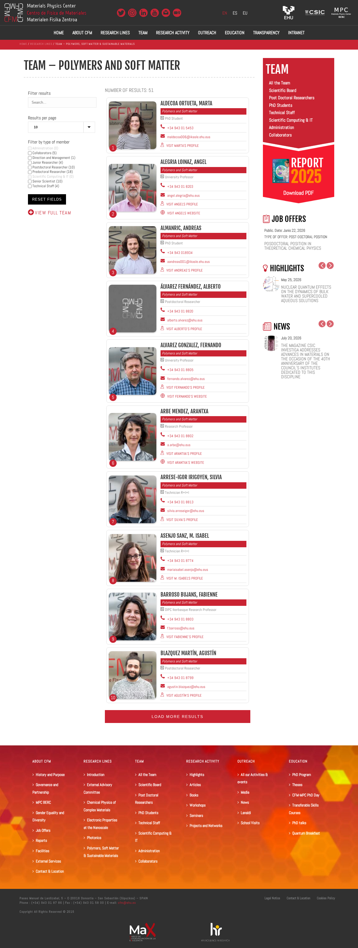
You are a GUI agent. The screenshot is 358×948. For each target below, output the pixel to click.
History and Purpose (50, 774)
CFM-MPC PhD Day (305, 795)
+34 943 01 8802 (179, 436)
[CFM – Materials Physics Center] (45, 12)
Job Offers (43, 830)
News (245, 802)
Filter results (39, 93)
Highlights (197, 774)
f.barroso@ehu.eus (180, 628)
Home (59, 33)
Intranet (296, 33)
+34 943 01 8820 (179, 311)
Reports (41, 840)
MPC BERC (43, 802)
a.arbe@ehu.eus (178, 444)
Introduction (95, 774)
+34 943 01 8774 (180, 560)
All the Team (279, 83)
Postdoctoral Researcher (50, 167)
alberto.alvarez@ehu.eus (184, 320)
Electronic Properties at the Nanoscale (100, 823)
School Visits (250, 822)
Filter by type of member (49, 142)
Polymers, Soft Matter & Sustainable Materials (101, 851)
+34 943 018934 (179, 252)
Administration (42, 148)
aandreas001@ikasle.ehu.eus (188, 261)
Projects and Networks (206, 825)
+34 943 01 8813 (180, 502)
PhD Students (280, 105)
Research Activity (172, 33)
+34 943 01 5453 (180, 128)
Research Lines (115, 33)
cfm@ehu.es (126, 903)
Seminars (196, 815)
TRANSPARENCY (266, 33)
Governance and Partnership (45, 788)
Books (194, 795)
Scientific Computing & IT (50, 176)
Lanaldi (246, 812)
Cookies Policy (326, 898)
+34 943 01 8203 (179, 186)
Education (234, 33)
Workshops (198, 805)
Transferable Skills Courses (304, 809)
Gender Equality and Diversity (48, 816)
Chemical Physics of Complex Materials (100, 806)
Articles (195, 784)
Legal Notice (272, 898)
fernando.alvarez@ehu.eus (185, 378)
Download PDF (298, 192)
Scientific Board (282, 90)
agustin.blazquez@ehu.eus (185, 686)
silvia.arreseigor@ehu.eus (185, 510)
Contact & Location (50, 871)
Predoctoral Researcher (49, 171)
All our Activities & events (252, 778)
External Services (48, 861)
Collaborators (41, 152)
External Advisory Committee (98, 788)
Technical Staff (43, 186)
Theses (297, 784)
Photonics (94, 837)
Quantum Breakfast (306, 833)
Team (142, 33)
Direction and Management (51, 157)
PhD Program (301, 774)
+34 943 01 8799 (180, 677)
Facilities (42, 850)
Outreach (207, 33)
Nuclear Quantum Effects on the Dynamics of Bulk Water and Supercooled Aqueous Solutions (306, 294)
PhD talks (299, 822)
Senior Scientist (43, 181)
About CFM (82, 33)
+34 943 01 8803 (180, 619)
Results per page (42, 118)
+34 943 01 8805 (180, 369)
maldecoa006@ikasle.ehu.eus (188, 137)
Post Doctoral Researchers (291, 98)
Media (245, 792)
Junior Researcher (45, 162)
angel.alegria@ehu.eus (183, 195)
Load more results (177, 716)
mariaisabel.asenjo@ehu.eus (187, 569)
